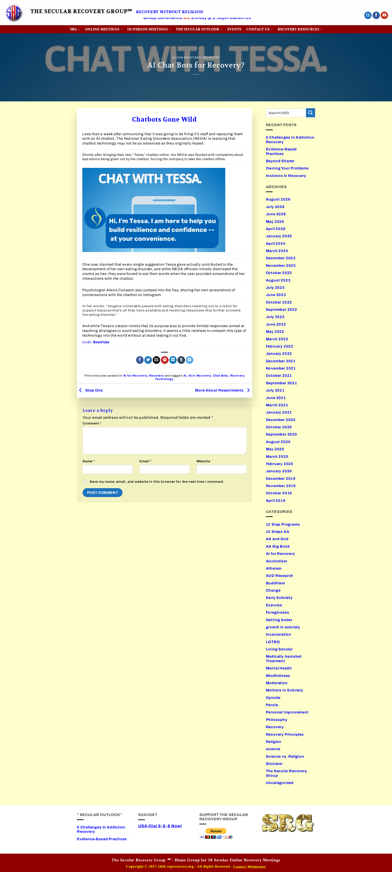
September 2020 (281, 434)
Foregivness (277, 612)
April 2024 (276, 243)
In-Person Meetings (147, 29)
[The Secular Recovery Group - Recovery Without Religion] (13, 12)
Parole (272, 705)
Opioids (273, 698)
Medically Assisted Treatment (284, 658)
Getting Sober (279, 620)
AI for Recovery (186, 57)
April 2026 (276, 229)
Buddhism (275, 583)
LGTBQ (273, 642)
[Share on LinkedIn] (173, 360)
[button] (368, 15)
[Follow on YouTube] (384, 15)
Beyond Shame (280, 161)
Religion (274, 742)
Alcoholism (276, 561)
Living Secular (279, 649)
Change (273, 590)
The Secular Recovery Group (286, 773)
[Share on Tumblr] (181, 360)
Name (89, 461)
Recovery (211, 57)
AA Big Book (278, 546)
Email (146, 461)
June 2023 (276, 295)
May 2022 (275, 331)
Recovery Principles (285, 734)
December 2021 (281, 361)
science (273, 749)
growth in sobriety (283, 627)
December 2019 (281, 478)
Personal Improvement (287, 712)
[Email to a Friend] (156, 360)
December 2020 (281, 420)
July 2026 (275, 207)
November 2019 (281, 486)
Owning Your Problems (287, 168)
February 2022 (280, 346)
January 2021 (279, 412)
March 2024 (277, 251)
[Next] (352, 24)
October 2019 (279, 493)
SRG (73, 29)
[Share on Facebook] (140, 360)
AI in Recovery (200, 375)
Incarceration (279, 634)
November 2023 (281, 265)
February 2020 (280, 464)
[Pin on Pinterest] (164, 360)
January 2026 (279, 236)
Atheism (274, 568)
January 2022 (279, 353)
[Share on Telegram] (189, 360)
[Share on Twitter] (148, 360)
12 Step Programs (283, 524)
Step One (93, 390)
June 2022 (276, 324)
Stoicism (274, 764)
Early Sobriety (279, 598)
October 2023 (279, 273)
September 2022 (281, 309)
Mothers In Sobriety (284, 690)
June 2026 (276, 214)
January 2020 (279, 471)
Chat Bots (220, 375)
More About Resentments (220, 390)
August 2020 (278, 442)
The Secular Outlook (197, 29)
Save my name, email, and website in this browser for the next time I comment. (157, 481)
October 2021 (279, 375)
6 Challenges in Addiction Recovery (290, 139)
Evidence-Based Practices (281, 151)
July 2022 (275, 317)
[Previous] (43, 24)
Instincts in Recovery (286, 176)
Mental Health (279, 668)
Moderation (277, 683)
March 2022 (277, 339)
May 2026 (275, 221)
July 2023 (275, 287)
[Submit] (310, 112)
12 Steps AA (277, 532)
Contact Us (258, 29)
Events (234, 29)
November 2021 (281, 368)
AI (185, 375)
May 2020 (275, 449)
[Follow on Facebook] (376, 15)
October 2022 (279, 302)
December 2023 (281, 258)
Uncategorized (280, 783)
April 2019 (276, 500)
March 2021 (277, 405)
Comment (92, 423)
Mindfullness (278, 676)
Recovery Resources (298, 29)
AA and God (277, 539)
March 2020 (277, 456)
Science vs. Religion (285, 756)
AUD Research (280, 576)
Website (203, 461)
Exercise (274, 605)
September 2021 (281, 383)
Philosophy (276, 720)
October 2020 (279, 427)
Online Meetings (102, 29)
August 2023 (278, 280)
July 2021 (275, 390)
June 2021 (276, 398)
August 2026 (278, 199)
